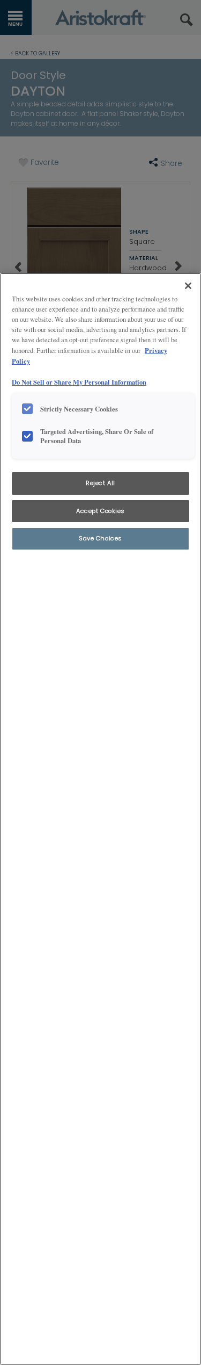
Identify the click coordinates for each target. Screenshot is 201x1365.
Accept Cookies (100, 511)
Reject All (100, 483)
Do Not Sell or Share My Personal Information (79, 382)
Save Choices (100, 538)
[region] (100, 819)
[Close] (188, 286)
